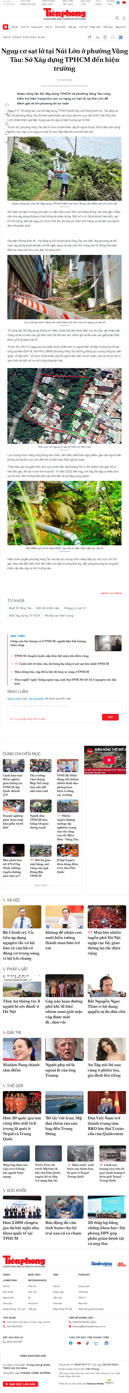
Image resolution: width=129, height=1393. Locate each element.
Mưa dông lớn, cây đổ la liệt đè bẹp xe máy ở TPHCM (51, 672)
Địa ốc (48, 26)
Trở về (7, 142)
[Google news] (108, 1343)
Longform (10, 1280)
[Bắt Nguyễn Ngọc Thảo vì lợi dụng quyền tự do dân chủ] (107, 985)
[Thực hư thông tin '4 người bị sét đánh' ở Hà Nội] (22, 985)
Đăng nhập (14, 698)
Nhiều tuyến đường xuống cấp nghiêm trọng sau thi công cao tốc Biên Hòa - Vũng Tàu (67, 827)
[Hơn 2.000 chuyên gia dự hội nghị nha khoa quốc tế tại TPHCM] (22, 1207)
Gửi (110, 717)
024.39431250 (15, 1326)
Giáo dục (7, 1303)
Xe (29, 1297)
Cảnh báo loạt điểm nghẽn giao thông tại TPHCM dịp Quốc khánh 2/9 (12, 785)
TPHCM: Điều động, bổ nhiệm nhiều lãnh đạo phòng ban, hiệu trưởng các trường (68, 785)
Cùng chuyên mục (21, 753)
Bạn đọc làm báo (22, 1384)
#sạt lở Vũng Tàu (20, 608)
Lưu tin (7, 123)
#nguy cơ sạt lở (75, 608)
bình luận (113, 37)
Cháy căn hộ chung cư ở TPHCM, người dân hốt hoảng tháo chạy (48, 643)
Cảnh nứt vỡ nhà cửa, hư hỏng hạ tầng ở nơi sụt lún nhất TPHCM (63, 664)
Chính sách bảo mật (33, 1355)
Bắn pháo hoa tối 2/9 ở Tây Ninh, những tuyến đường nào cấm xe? (12, 868)
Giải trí (14, 1032)
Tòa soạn (9, 1317)
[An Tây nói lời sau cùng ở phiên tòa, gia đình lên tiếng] (107, 1049)
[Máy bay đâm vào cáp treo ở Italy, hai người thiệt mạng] (16, 1153)
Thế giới (72, 26)
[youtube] (124, 2)
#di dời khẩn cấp (47, 608)
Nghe (7, 105)
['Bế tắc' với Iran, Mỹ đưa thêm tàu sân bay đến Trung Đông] (64, 1102)
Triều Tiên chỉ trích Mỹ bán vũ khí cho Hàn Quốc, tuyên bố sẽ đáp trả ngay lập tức (48, 1172)
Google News (120, 37)
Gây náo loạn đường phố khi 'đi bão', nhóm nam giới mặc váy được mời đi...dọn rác (64, 1012)
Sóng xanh (37, 26)
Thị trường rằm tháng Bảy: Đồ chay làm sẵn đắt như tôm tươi (39, 783)
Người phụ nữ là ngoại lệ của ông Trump (60, 1070)
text (97, 37)
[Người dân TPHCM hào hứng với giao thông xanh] (41, 806)
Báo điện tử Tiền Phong (65, 14)
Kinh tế (25, 26)
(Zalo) (93, 1322)
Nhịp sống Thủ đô (62, 1308)
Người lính (121, 26)
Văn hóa (57, 1297)
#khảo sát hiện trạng (59, 615)
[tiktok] (89, 1343)
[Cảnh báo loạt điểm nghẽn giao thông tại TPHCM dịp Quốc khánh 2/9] (14, 765)
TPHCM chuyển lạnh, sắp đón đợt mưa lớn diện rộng (51, 656)
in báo (105, 37)
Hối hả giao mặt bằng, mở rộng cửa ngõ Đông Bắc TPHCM (40, 868)
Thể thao (108, 26)
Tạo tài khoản (36, 698)
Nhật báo (34, 1274)
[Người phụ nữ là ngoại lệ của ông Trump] (64, 1049)
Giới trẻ (83, 26)
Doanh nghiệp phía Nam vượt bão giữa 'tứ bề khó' (13, 821)
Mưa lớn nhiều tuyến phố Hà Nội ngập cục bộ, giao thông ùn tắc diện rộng (104, 943)
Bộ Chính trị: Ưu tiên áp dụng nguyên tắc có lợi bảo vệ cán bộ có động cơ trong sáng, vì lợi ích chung (21, 945)
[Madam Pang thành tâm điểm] (22, 1049)
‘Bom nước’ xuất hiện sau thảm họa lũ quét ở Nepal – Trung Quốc (80, 1170)
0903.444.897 (14, 1341)
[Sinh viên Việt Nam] (101, 1265)
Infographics (37, 1280)
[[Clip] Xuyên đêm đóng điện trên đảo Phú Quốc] (68, 850)
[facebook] (118, 2)
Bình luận (7, 133)
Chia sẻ (7, 114)
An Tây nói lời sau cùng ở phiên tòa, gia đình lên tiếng (104, 1070)
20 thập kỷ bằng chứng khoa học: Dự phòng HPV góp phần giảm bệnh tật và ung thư (106, 1233)
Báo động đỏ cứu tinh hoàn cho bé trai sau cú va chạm (63, 1228)
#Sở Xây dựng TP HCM (24, 615)
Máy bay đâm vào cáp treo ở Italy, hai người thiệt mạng (15, 1170)
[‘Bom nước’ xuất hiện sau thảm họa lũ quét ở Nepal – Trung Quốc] (80, 1153)
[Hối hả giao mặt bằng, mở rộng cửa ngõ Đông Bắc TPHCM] (41, 850)
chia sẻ (89, 37)
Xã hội (15, 26)
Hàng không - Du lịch (14, 1308)
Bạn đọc (83, 1303)
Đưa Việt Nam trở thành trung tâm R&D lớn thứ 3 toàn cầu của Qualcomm (106, 1125)
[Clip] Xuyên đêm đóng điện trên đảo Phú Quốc (67, 866)
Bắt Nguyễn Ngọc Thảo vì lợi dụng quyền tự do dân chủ (106, 1006)
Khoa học (33, 1303)
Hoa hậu (57, 1303)
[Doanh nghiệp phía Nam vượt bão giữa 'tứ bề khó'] (14, 806)
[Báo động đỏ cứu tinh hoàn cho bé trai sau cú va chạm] (64, 1207)
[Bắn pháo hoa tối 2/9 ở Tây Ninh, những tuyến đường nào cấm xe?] (14, 850)
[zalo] (98, 1343)
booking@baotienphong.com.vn (89, 1326)
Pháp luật (95, 26)
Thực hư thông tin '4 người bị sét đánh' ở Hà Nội (21, 1006)
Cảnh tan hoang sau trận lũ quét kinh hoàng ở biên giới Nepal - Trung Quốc (112, 1172)
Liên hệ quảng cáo (81, 1317)
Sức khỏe (60, 26)
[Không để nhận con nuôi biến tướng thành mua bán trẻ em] (64, 916)
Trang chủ (5, 27)
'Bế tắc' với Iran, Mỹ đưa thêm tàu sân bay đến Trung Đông (63, 1125)
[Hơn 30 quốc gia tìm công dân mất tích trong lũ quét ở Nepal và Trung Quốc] (22, 1102)
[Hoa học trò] (122, 1265)
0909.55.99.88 (80, 1322)
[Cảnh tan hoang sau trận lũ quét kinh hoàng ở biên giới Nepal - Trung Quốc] (112, 1153)
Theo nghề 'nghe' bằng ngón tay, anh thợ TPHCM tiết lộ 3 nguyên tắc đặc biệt (65, 681)
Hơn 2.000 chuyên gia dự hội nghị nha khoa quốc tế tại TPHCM (21, 1230)
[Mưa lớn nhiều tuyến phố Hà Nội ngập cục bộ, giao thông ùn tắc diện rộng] (107, 916)
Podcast (84, 1274)
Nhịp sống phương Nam (24, 37)
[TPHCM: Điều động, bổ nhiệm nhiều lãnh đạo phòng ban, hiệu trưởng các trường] (68, 765)
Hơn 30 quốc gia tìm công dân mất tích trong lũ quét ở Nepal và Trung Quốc (22, 1128)
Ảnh (55, 1274)
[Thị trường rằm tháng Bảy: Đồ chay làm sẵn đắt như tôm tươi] (41, 765)
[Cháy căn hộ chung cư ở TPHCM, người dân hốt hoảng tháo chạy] (108, 643)
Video (6, 1274)
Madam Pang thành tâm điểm (21, 1067)
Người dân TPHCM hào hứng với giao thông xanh (39, 821)
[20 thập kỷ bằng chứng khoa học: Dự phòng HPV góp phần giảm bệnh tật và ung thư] (107, 1207)
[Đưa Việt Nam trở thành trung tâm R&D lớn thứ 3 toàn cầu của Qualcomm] (107, 1102)
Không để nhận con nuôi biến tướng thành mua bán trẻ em (63, 940)
